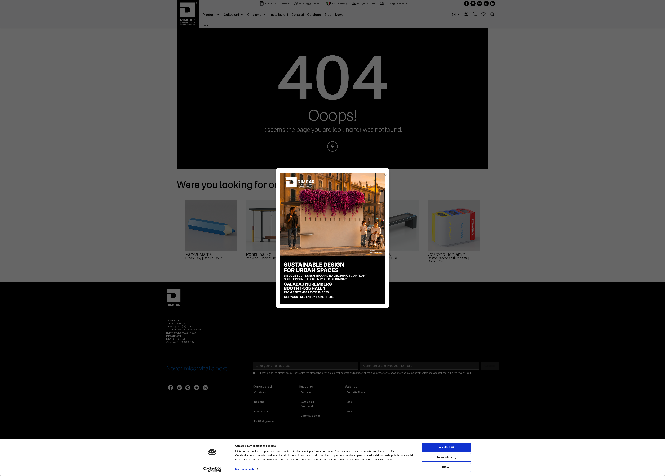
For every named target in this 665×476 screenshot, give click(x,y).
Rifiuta (446, 467)
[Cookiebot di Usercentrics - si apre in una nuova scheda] (212, 469)
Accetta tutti (446, 447)
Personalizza (444, 457)
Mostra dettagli (244, 469)
